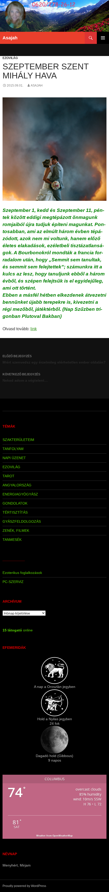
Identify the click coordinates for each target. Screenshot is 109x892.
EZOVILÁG (10, 58)
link (33, 329)
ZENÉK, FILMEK (16, 530)
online (18, 630)
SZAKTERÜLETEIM (18, 440)
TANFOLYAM (13, 449)
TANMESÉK (12, 540)
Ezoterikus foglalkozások (22, 573)
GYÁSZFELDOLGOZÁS (22, 521)
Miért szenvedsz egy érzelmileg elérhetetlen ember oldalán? (54, 359)
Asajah (10, 37)
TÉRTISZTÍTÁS (15, 512)
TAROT (8, 476)
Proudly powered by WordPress (24, 886)
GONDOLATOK (15, 503)
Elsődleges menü (103, 38)
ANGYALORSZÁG (17, 485)
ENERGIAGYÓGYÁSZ (20, 494)
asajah (37, 85)
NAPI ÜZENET (14, 458)
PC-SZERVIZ (13, 582)
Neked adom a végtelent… (25, 377)
